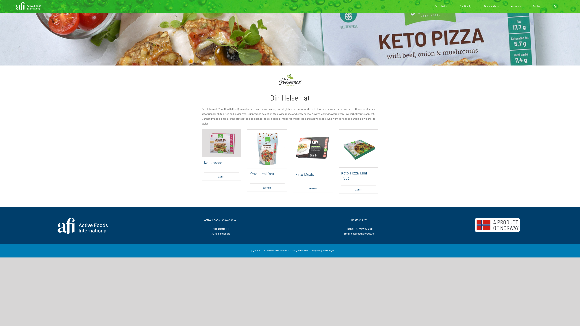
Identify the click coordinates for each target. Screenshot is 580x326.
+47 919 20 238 (363, 228)
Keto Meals (304, 174)
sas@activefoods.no (363, 233)
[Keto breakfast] (267, 149)
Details (222, 177)
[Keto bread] (221, 143)
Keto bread (213, 163)
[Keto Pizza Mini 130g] (358, 148)
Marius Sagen (328, 250)
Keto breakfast (262, 174)
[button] (554, 6)
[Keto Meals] (313, 149)
